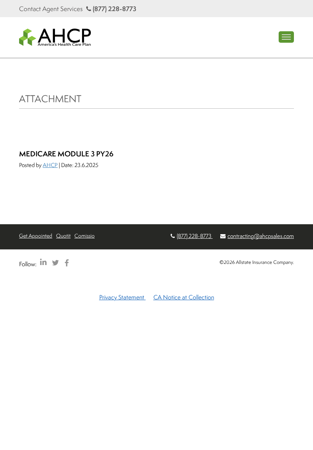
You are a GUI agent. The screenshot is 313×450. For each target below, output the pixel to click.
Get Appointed (35, 235)
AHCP (50, 165)
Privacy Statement (122, 297)
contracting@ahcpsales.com (260, 236)
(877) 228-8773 (113, 8)
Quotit (63, 235)
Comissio (84, 235)
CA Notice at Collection (183, 297)
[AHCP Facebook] (67, 262)
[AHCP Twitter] (55, 262)
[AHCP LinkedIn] (43, 262)
